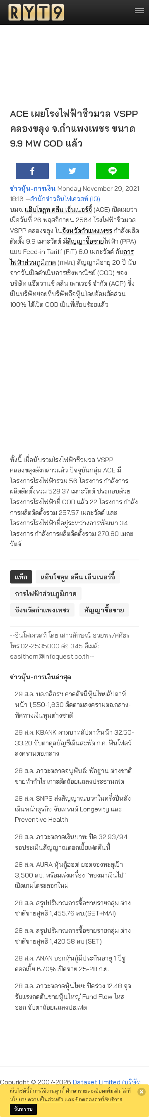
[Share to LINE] (112, 171)
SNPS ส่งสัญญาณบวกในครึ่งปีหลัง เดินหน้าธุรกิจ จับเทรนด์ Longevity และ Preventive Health (73, 808)
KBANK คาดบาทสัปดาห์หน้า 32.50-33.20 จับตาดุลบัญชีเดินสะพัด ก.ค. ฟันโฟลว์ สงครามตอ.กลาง (74, 742)
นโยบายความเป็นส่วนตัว (36, 1099)
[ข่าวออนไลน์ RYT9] (33, 12)
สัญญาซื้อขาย (85, 241)
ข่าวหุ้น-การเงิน (33, 188)
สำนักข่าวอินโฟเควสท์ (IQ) (65, 198)
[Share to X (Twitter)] (72, 171)
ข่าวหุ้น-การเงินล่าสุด (40, 677)
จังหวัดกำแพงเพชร (87, 230)
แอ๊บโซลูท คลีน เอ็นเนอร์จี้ (58, 209)
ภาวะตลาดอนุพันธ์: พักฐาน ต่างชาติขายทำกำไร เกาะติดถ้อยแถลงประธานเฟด (73, 775)
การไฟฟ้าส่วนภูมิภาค (46, 593)
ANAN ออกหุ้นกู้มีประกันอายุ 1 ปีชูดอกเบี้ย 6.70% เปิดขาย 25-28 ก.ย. (70, 963)
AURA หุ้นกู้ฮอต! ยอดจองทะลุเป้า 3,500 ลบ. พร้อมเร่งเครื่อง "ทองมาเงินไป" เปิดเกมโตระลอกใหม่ (70, 874)
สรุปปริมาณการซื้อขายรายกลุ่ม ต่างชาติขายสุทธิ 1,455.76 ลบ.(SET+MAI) (73, 908)
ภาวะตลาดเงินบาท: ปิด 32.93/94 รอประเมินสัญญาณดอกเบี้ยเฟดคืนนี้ (71, 841)
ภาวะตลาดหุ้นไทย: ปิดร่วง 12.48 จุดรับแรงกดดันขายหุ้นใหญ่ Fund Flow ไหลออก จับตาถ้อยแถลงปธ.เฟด (73, 996)
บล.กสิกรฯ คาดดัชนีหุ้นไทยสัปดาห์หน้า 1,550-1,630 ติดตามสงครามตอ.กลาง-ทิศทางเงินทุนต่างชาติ (73, 704)
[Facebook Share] (32, 171)
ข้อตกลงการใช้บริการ (98, 1099)
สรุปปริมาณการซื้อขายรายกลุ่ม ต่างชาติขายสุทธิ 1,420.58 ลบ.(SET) (73, 935)
